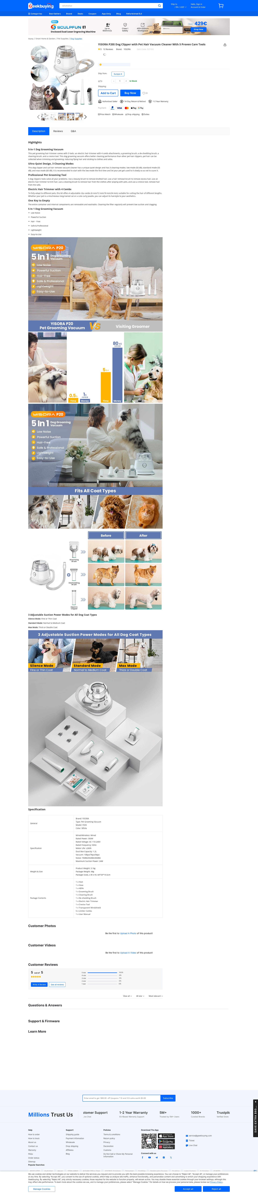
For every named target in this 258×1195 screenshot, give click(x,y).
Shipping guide (72, 1134)
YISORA (127, 49)
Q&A (73, 131)
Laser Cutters (190, 1171)
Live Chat (193, 1145)
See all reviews (57, 984)
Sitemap (31, 1161)
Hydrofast (48, 1171)
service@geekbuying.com (200, 1135)
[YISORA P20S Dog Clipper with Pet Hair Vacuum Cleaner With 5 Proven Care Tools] (48, 117)
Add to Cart (108, 93)
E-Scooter (204, 1171)
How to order (34, 1134)
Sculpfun (176, 1171)
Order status (33, 1158)
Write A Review (39, 984)
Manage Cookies (41, 1189)
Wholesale (70, 1142)
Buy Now (130, 93)
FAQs (30, 1154)
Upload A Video (128, 952)
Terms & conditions (111, 1134)
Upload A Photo (128, 933)
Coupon (92, 14)
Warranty (32, 1150)
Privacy (106, 1142)
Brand (69, 14)
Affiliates (69, 1150)
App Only (106, 14)
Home (30, 39)
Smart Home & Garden (45, 38)
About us (32, 1142)
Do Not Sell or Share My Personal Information (117, 1155)
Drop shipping (72, 1146)
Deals (80, 14)
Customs (107, 1150)
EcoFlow (142, 1171)
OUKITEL (217, 1171)
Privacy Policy (216, 1182)
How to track (34, 1138)
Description (38, 131)
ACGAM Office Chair (91, 1171)
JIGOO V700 (35, 1171)
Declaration (108, 1146)
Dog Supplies (76, 39)
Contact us (33, 1146)
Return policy (109, 1138)
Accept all (188, 1189)
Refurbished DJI (134, 14)
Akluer (60, 1171)
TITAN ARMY (73, 1171)
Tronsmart (129, 1171)
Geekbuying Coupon (158, 1171)
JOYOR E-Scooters (113, 1171)
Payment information (75, 1138)
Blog (118, 14)
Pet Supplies (62, 38)
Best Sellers (55, 14)
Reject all (216, 1189)
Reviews (108, 49)
